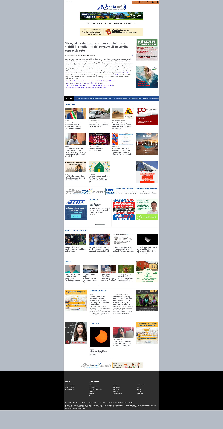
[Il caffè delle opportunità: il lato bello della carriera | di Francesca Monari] (75, 166)
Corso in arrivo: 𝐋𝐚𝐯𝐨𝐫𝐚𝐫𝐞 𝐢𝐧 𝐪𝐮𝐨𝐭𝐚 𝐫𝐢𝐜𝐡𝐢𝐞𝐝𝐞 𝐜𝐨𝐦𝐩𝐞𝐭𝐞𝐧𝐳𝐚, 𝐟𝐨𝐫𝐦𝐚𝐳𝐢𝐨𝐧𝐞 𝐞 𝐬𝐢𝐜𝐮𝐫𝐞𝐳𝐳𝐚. (135, 189)
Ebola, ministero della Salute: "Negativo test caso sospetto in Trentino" (108, 277)
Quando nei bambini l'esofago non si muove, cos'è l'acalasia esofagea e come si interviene (72, 278)
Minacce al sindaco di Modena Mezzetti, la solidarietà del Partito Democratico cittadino (73, 125)
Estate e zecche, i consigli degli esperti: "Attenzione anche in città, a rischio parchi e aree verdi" (125, 278)
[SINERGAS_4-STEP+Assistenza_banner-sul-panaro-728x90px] (111, 19)
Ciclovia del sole (70, 385)
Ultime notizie (128, 23)
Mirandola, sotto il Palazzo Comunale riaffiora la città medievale (122, 298)
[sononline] (76, 343)
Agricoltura (118, 23)
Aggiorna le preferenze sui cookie (117, 402)
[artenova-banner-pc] (111, 365)
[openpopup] (158, 23)
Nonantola (140, 393)
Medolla (91, 393)
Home (88, 23)
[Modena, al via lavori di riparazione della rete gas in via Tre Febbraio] (99, 113)
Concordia (92, 391)
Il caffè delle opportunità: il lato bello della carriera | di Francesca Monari (75, 178)
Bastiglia (92, 55)
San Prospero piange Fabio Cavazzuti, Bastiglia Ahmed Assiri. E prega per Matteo (90, 85)
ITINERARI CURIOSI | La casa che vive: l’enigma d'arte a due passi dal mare (99, 210)
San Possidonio (117, 393)
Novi (138, 387)
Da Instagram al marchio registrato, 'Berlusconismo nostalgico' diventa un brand (123, 249)
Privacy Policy (92, 402)
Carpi (90, 396)
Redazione (69, 55)
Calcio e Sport (108, 23)
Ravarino (139, 391)
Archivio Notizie (69, 389)
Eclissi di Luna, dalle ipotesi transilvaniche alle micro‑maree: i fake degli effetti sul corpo (147, 250)
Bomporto (116, 389)
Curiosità (94, 323)
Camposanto (116, 387)
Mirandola (92, 385)
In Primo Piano (85, 55)
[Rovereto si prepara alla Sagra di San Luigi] (99, 139)
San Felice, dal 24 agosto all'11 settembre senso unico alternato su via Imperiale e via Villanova (119, 98)
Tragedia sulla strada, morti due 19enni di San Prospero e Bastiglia (86, 87)
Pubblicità (83, 402)
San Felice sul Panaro (95, 389)
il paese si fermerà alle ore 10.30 (108, 75)
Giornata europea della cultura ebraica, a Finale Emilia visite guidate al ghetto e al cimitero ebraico (122, 151)
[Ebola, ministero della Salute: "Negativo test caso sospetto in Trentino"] (108, 269)
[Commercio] (147, 343)
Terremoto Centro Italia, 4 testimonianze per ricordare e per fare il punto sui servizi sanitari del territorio (90, 278)
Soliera (139, 389)
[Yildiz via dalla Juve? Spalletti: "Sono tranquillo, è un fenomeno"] (75, 239)
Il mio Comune (96, 23)
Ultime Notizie (69, 387)
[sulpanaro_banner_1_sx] (147, 310)
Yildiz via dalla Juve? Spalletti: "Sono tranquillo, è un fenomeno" (75, 249)
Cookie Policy (101, 402)
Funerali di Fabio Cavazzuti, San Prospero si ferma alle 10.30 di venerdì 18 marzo (90, 81)
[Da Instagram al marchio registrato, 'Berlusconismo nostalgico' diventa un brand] (123, 239)
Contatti (143, 2)
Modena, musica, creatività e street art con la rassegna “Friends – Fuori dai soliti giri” (99, 179)
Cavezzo (115, 385)
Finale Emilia (93, 387)
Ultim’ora (69, 98)
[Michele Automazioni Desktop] (111, 32)
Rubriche (94, 200)
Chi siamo (135, 2)
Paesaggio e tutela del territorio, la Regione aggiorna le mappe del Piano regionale (98, 344)
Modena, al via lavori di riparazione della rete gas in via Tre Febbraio (75, 98)
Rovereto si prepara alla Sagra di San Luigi (97, 149)
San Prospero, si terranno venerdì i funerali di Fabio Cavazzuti (84, 83)
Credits (131, 402)
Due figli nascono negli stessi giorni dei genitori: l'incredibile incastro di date (123, 343)
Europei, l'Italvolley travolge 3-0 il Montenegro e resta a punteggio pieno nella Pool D (99, 250)
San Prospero (140, 385)
